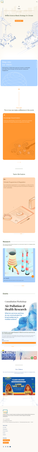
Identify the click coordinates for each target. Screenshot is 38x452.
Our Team (4, 427)
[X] (3, 447)
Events (4, 432)
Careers (4, 434)
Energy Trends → (6, 440)
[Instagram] (5, 447)
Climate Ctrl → (5, 442)
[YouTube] (10, 447)
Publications (5, 429)
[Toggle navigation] (36, 1)
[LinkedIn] (7, 447)
